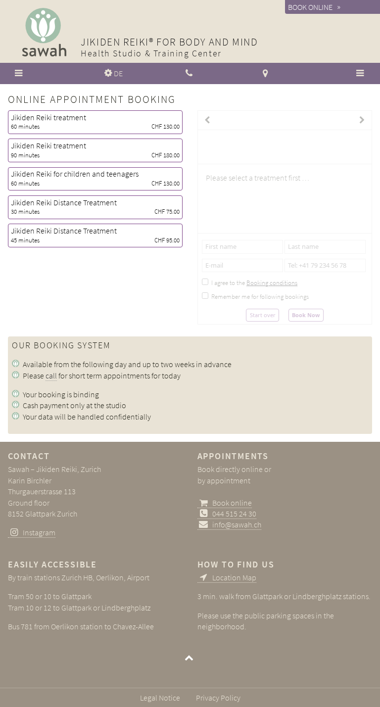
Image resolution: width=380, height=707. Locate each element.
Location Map (234, 577)
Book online (310, 7)
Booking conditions (271, 282)
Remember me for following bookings (260, 296)
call (51, 375)
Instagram (39, 532)
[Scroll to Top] (190, 659)
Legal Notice (160, 698)
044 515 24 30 (234, 513)
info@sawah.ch (236, 524)
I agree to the (254, 282)
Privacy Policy (218, 698)
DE (118, 73)
